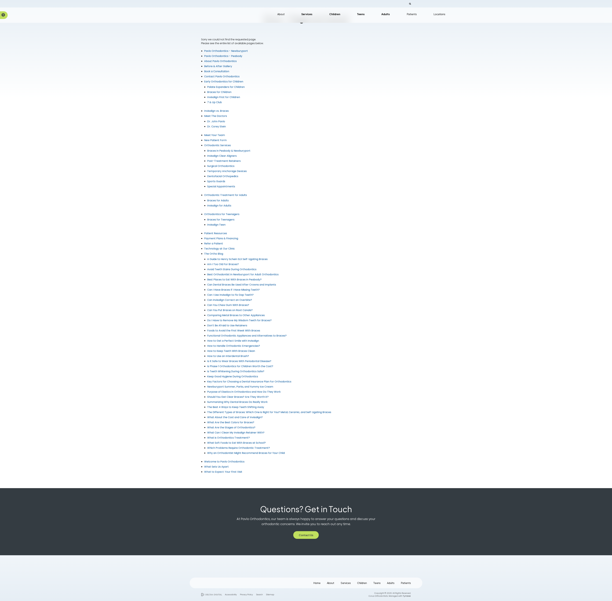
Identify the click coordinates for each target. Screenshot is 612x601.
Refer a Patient (213, 243)
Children (362, 583)
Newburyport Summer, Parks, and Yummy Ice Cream (240, 386)
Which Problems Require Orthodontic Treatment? (238, 448)
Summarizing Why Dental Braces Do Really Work (237, 402)
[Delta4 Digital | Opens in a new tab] (211, 595)
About (330, 583)
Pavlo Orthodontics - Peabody (223, 56)
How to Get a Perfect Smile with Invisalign (233, 341)
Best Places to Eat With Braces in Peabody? (234, 279)
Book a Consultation (216, 71)
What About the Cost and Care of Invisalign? (235, 417)
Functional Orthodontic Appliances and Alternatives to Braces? (247, 335)
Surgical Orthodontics (220, 166)
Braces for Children (219, 92)
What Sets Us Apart (216, 467)
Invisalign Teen (216, 225)
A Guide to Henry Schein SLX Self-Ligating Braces (237, 259)
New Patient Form (215, 140)
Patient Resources (215, 233)
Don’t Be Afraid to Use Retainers (227, 325)
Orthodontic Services (217, 145)
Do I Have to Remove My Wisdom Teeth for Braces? (239, 320)
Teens (377, 583)
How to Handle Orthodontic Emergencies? (233, 346)
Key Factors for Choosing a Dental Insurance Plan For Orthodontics (249, 381)
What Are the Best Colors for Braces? (230, 422)
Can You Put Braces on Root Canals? (230, 310)
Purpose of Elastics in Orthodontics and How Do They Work (244, 392)
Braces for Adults (218, 200)
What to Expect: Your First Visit (223, 472)
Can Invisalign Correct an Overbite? (229, 300)
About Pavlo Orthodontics (220, 61)
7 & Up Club (214, 102)
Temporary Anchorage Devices (227, 171)
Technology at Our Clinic (219, 248)
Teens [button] (361, 14)
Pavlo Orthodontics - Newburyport (226, 51)
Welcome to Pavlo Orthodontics (224, 461)
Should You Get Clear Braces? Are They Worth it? (238, 397)
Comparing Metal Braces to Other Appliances (236, 315)
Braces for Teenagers (220, 219)
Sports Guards (216, 181)
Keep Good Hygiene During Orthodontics (232, 376)
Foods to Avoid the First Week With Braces (233, 330)
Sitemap (270, 594)
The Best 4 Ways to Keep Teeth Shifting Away (235, 407)
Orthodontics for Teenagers (221, 214)
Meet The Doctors (215, 116)
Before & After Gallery (218, 66)
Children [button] (334, 14)
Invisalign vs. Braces (216, 111)
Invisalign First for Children (223, 97)
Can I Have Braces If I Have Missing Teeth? (233, 290)
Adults (390, 583)
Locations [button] (439, 14)
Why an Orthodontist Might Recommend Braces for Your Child (246, 453)
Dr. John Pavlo (216, 121)
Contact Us (306, 535)
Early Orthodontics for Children (223, 81)
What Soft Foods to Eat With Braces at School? (236, 443)
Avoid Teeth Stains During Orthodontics (231, 269)
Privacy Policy (246, 594)
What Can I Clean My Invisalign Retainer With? (235, 432)
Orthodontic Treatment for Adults (225, 195)
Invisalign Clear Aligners (222, 156)
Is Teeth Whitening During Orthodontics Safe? (235, 371)
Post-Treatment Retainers (224, 161)
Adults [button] (385, 14)
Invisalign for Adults (219, 205)
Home (317, 583)
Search (259, 594)
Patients (406, 583)
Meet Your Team (214, 135)
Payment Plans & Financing (221, 238)
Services (346, 583)
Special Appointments (221, 186)
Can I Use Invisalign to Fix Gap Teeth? (230, 295)
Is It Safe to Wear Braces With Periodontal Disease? (239, 361)
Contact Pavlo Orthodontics (222, 76)
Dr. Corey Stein (216, 126)
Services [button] (306, 14)
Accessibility (231, 594)
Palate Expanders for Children (226, 87)
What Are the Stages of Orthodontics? (231, 427)
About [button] (281, 14)
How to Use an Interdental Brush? (228, 356)
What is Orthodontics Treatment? (228, 438)
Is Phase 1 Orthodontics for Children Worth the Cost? (240, 366)
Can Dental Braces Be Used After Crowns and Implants (241, 284)
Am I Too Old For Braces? (223, 264)
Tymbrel (407, 596)
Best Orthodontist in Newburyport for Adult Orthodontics (243, 274)
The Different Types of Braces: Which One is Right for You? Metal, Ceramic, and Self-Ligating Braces (269, 412)
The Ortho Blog (213, 254)
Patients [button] (412, 14)
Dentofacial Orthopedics (222, 176)
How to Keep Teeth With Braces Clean (231, 351)
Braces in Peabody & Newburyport (228, 151)
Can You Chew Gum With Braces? (228, 305)
